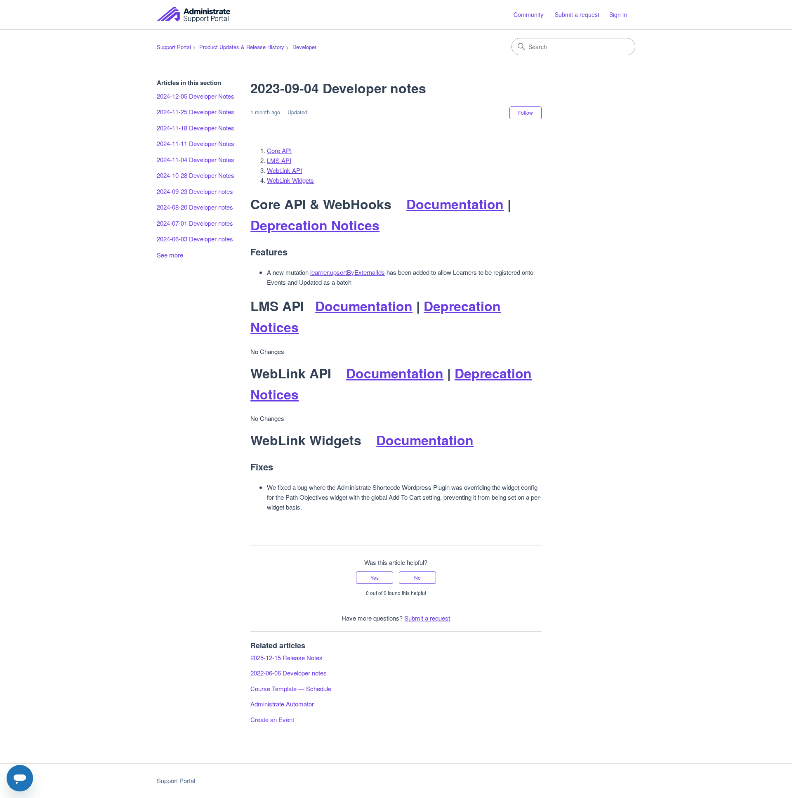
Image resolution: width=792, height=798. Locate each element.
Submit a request (577, 14)
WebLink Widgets (290, 180)
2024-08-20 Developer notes (195, 207)
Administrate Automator (282, 703)
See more (170, 254)
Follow (525, 112)
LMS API (279, 160)
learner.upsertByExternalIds (347, 272)
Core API (279, 150)
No (417, 577)
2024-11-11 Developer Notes (195, 143)
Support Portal (174, 47)
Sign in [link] (618, 14)
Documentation (455, 203)
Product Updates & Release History (241, 47)
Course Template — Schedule (290, 688)
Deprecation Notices (315, 224)
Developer (304, 47)
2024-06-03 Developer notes (195, 238)
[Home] (193, 14)
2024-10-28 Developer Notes (195, 175)
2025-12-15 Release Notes (286, 657)
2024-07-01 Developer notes (195, 223)
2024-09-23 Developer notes (195, 191)
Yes (374, 577)
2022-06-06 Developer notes (288, 672)
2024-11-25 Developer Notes (195, 111)
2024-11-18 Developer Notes (195, 127)
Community (528, 14)
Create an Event (272, 719)
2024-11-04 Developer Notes (195, 159)
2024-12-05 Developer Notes (195, 96)
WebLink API (284, 170)
